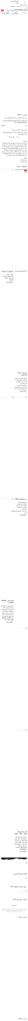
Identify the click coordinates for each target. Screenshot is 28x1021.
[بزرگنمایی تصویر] (24, 7)
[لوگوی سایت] (14, 2)
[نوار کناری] (26, 914)
